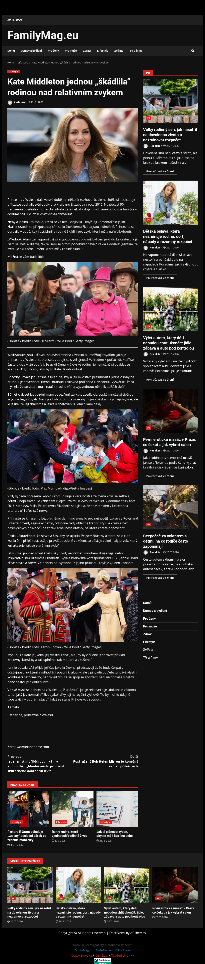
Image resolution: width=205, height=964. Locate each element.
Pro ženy (53, 50)
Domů (11, 50)
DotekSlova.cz (81, 955)
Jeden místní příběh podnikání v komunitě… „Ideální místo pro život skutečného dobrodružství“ (35, 763)
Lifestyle (102, 50)
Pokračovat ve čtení (160, 171)
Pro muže (71, 50)
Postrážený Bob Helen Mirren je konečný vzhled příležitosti (105, 761)
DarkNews (117, 933)
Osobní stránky (122, 955)
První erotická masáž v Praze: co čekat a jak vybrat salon (170, 411)
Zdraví (87, 50)
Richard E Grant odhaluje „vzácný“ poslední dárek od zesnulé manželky (28, 809)
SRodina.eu (123, 950)
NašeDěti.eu (104, 950)
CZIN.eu (101, 955)
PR (148, 118)
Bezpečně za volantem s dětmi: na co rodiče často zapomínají (170, 507)
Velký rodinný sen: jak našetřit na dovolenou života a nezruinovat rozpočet (170, 101)
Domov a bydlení (31, 50)
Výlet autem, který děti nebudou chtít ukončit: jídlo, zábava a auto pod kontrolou (170, 309)
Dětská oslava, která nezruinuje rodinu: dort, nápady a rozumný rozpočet (170, 203)
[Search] (192, 51)
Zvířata (119, 50)
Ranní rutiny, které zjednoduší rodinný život (72, 809)
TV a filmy (136, 50)
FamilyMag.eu (42, 35)
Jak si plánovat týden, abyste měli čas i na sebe (117, 809)
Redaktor (19, 102)
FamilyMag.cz (83, 950)
